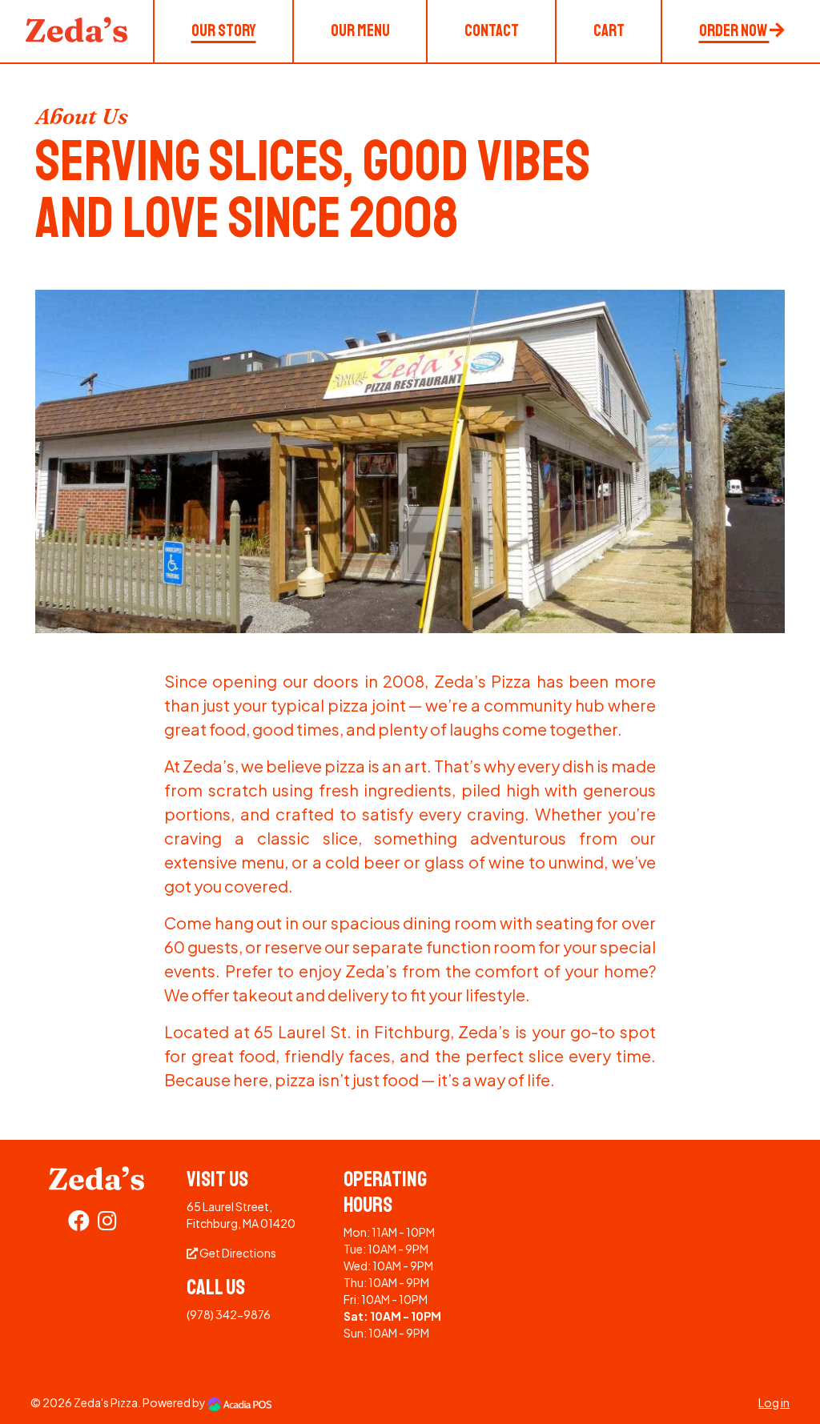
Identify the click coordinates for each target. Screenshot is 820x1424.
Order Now (734, 30)
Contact (491, 30)
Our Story (223, 30)
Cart (609, 30)
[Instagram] (107, 1224)
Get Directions (237, 1252)
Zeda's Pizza (106, 1402)
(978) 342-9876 (229, 1314)
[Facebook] (79, 1224)
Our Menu (360, 30)
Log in (774, 1402)
